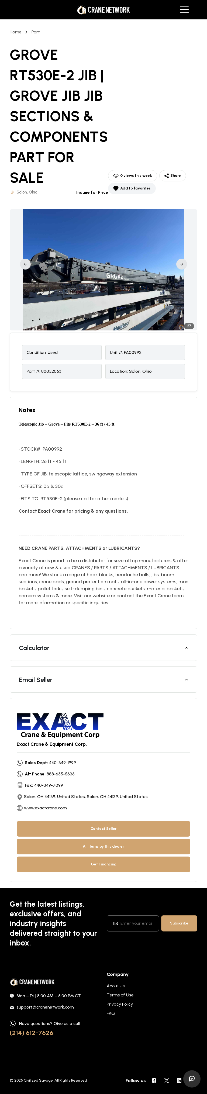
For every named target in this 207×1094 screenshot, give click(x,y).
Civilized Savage (38, 1080)
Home (16, 31)
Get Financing (103, 864)
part (36, 31)
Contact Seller (104, 828)
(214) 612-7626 (31, 1033)
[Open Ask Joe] (192, 1079)
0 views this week (136, 175)
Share (175, 175)
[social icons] (154, 1080)
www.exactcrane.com (45, 807)
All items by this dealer (103, 846)
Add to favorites (135, 188)
